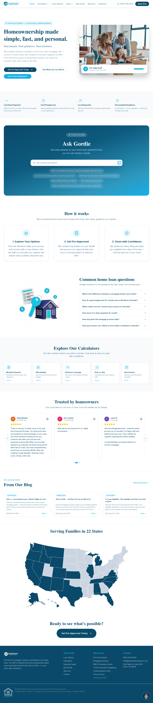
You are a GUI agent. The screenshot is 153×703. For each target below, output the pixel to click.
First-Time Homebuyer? (17, 76)
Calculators (42, 4)
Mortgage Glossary (100, 661)
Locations (102, 4)
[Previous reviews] (7, 438)
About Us (91, 4)
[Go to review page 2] (75, 462)
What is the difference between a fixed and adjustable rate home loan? (76, 171)
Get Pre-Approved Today (18, 70)
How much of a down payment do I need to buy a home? (54, 176)
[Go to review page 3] (78, 462)
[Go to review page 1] (73, 462)
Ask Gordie (80, 4)
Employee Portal (99, 678)
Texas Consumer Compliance (105, 668)
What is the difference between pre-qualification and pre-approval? (76, 186)
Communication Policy (102, 671)
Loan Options (57, 4)
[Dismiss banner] (147, 698)
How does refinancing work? (91, 181)
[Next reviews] (145, 438)
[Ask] (119, 163)
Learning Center (69, 664)
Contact (66, 674)
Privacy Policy (98, 674)
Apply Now (142, 4)
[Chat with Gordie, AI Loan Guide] (146, 689)
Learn (68, 4)
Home (32, 4)
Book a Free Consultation (128, 698)
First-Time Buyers (100, 657)
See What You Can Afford (53, 70)
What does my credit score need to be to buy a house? (98, 176)
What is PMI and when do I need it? (64, 181)
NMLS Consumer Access (103, 664)
